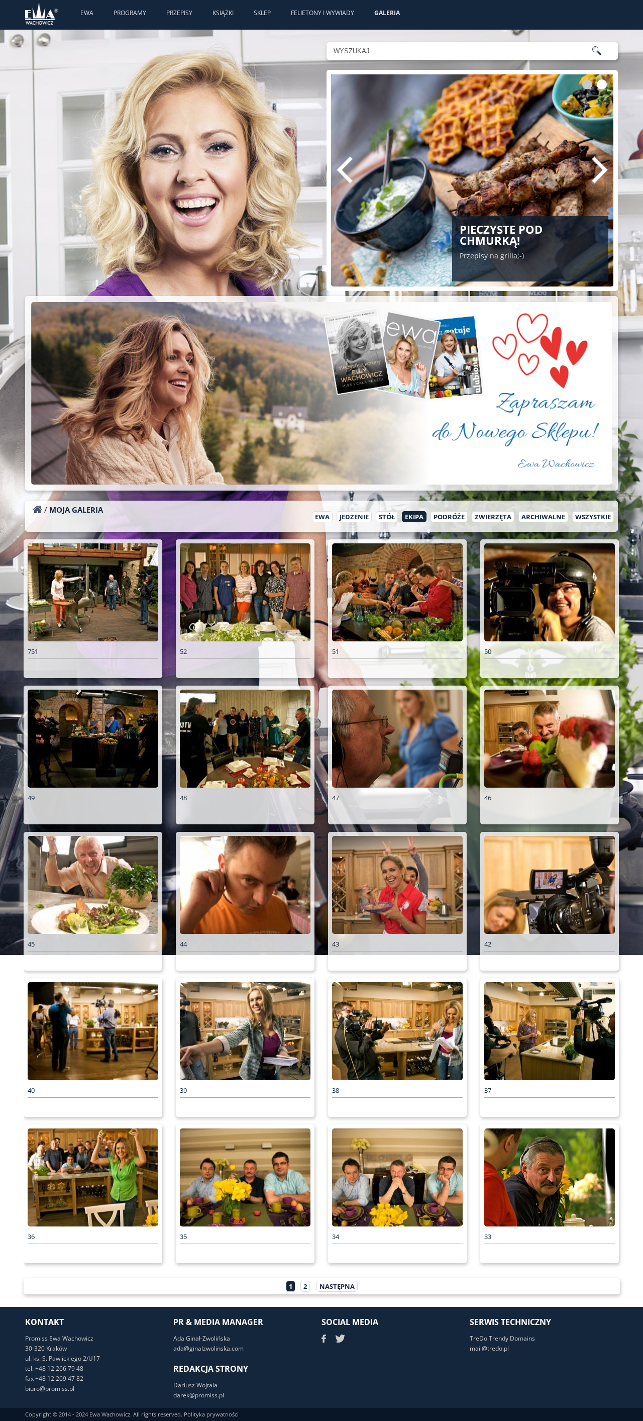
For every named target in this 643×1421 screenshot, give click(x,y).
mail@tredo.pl (489, 1348)
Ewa (86, 13)
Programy (130, 13)
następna (337, 1286)
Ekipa (414, 516)
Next (599, 170)
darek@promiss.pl (198, 1395)
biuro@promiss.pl (49, 1388)
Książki (223, 13)
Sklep (262, 13)
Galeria (387, 13)
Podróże (449, 516)
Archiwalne (543, 516)
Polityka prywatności (211, 1414)
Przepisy (179, 13)
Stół (387, 516)
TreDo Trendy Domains (502, 1338)
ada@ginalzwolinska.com (208, 1348)
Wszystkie (593, 516)
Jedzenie (354, 516)
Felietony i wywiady (322, 13)
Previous (344, 170)
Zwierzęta (493, 516)
